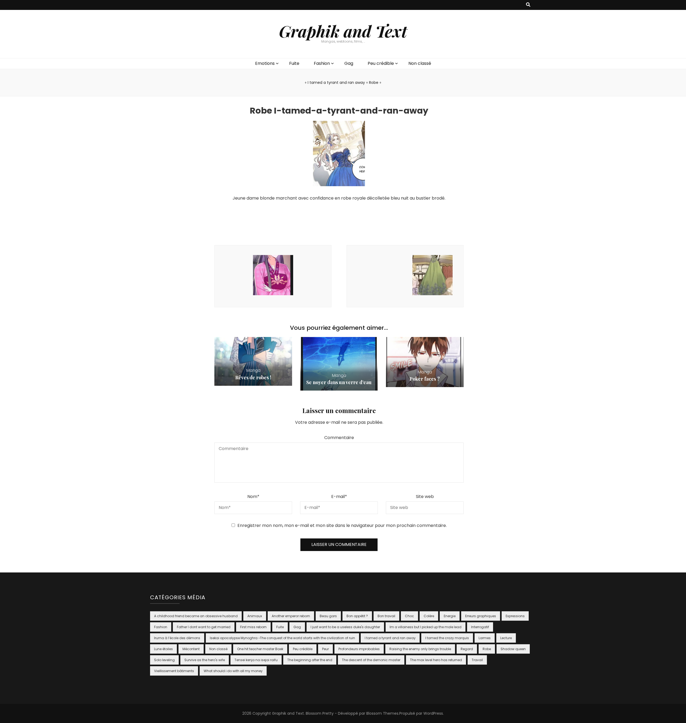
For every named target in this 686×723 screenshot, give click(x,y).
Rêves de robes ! (253, 377)
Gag (348, 63)
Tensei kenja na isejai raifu (256, 660)
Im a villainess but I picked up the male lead (425, 627)
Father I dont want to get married (203, 627)
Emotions (265, 63)
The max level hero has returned (436, 660)
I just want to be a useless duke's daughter (345, 627)
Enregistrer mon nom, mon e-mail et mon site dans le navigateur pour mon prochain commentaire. (342, 525)
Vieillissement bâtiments (174, 671)
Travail (477, 660)
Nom (253, 496)
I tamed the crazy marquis (447, 638)
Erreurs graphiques (480, 616)
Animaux (254, 616)
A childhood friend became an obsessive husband (196, 616)
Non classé (419, 63)
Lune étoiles (163, 649)
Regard (467, 649)
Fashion (322, 63)
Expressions (515, 616)
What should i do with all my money (233, 671)
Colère (429, 616)
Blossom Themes (382, 713)
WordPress (433, 713)
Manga (253, 370)
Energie (450, 616)
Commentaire (339, 437)
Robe (373, 82)
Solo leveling (164, 660)
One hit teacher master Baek (260, 649)
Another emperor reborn (291, 616)
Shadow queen (513, 649)
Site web (425, 496)
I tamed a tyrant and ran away (336, 82)
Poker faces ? (424, 379)
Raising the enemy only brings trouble (420, 649)
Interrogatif (480, 627)
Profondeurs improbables (359, 649)
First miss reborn (253, 627)
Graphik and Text (343, 31)
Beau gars (328, 616)
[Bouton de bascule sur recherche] (528, 5)
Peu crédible (381, 63)
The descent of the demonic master (371, 660)
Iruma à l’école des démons (177, 638)
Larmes (485, 638)
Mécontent (191, 649)
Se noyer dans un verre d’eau (339, 382)
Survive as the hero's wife (204, 660)
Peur (325, 649)
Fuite (294, 63)
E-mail (339, 496)
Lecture (506, 638)
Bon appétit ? (357, 616)
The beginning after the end (309, 660)
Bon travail (386, 616)
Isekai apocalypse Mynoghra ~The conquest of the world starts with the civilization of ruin (282, 638)
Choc (409, 616)
